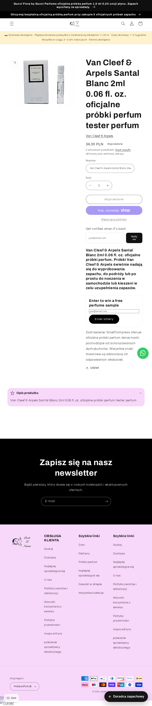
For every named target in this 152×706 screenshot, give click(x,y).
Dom (82, 545)
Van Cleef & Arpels (99, 136)
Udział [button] (94, 367)
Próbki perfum (88, 562)
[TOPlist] (7, 703)
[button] (11, 23)
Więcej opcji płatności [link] (114, 219)
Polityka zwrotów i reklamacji (56, 591)
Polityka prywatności (52, 622)
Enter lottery (104, 319)
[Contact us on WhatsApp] (142, 353)
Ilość (89, 178)
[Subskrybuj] (106, 501)
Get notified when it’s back (106, 229)
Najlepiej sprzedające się (54, 569)
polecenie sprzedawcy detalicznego (52, 647)
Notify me (134, 238)
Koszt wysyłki (123, 150)
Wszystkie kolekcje (91, 593)
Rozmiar (91, 160)
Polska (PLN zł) (23, 686)
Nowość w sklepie (90, 584)
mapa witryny (53, 633)
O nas (48, 579)
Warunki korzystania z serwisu (53, 607)
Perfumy (84, 553)
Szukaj (48, 549)
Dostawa (50, 557)
